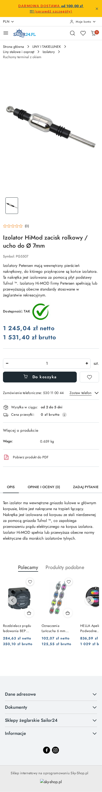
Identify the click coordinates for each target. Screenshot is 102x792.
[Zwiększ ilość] (86, 363)
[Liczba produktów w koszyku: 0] (93, 33)
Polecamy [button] (28, 567)
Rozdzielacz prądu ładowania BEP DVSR (17, 628)
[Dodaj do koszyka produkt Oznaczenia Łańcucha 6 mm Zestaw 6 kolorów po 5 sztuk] (67, 612)
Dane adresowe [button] (20, 694)
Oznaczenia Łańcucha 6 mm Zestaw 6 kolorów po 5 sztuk (58, 628)
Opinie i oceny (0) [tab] (44, 486)
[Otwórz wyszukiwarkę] (72, 33)
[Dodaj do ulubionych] (89, 377)
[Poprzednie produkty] (12, 600)
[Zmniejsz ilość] (7, 363)
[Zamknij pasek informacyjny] (97, 8)
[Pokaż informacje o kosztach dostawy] (64, 414)
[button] (16, 226)
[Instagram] (55, 750)
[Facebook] (46, 750)
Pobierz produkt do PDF (31, 457)
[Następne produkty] (89, 600)
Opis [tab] (11, 486)
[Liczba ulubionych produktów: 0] (83, 33)
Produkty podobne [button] (65, 567)
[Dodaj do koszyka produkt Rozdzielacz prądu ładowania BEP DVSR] (29, 612)
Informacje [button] (15, 733)
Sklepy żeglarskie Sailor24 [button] (31, 720)
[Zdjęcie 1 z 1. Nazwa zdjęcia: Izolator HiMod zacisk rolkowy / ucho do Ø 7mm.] (12, 205)
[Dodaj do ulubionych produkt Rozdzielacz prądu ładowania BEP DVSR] (30, 581)
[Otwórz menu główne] (6, 33)
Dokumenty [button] (16, 707)
